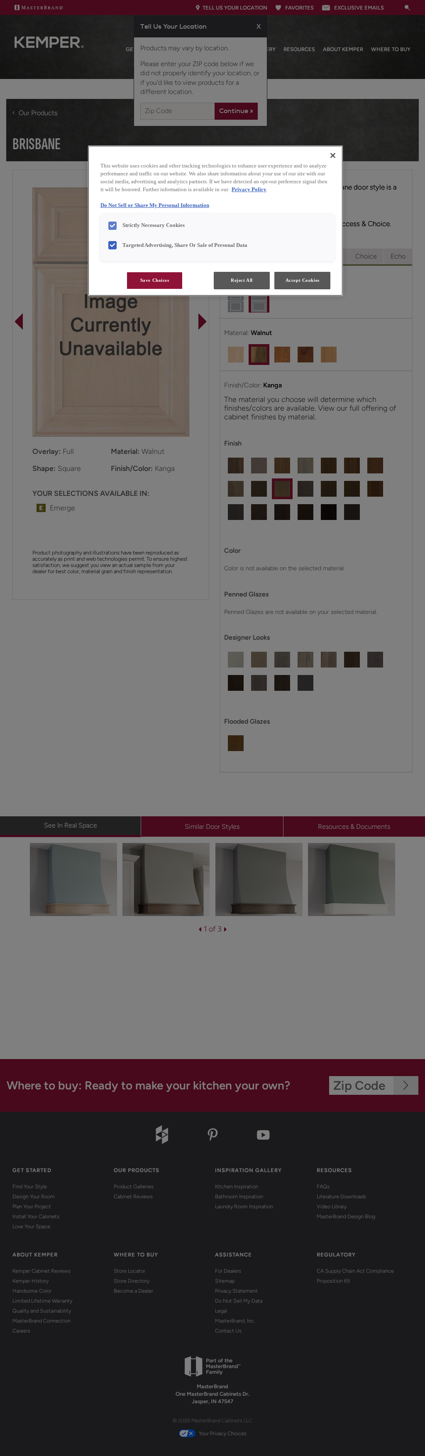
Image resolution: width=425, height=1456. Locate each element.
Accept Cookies (303, 280)
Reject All (242, 280)
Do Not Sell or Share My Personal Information (154, 205)
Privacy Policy (249, 189)
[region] (215, 220)
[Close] (333, 155)
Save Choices (154, 280)
